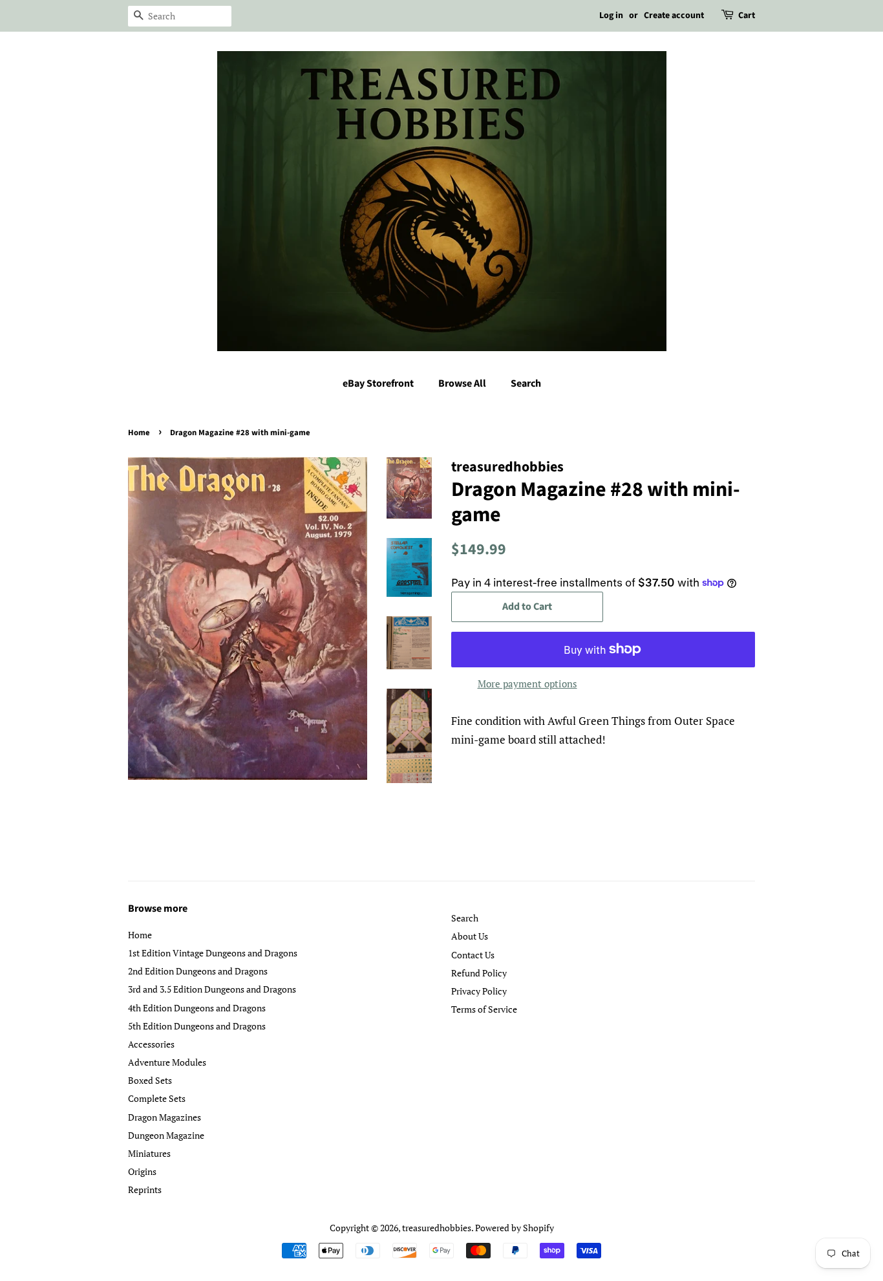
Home (139, 432)
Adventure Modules (167, 1062)
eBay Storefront (378, 383)
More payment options (527, 683)
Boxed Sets (150, 1080)
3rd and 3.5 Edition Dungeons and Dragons (212, 989)
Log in (611, 15)
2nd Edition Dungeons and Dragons (198, 971)
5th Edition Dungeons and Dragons (197, 1026)
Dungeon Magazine (166, 1135)
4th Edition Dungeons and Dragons (197, 1008)
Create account (674, 15)
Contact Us (473, 955)
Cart (746, 15)
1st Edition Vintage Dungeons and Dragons (212, 953)
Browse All (462, 383)
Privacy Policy (479, 991)
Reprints (145, 1189)
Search (526, 383)
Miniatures (149, 1153)
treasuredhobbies (436, 1228)
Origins (142, 1171)
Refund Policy (479, 973)
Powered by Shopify (514, 1228)
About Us (469, 936)
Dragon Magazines (164, 1117)
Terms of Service (484, 1009)
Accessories (151, 1044)
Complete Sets (157, 1098)
